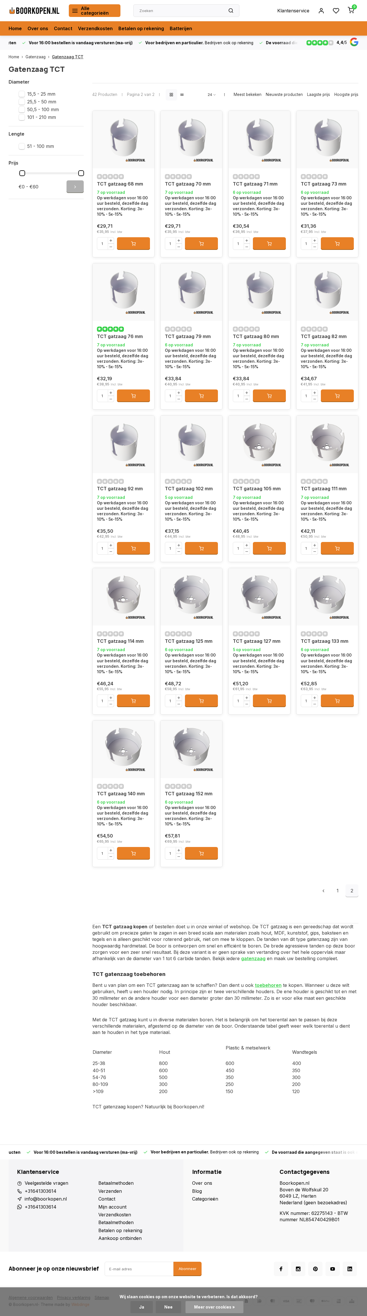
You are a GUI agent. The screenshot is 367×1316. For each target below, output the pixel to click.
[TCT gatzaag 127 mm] (259, 597)
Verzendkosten (95, 28)
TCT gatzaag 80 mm (256, 336)
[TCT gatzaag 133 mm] (327, 597)
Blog (197, 1191)
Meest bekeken (247, 94)
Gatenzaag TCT (67, 57)
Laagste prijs (318, 94)
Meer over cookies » (214, 1307)
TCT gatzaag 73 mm (323, 184)
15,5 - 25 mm (41, 94)
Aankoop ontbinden (120, 1238)
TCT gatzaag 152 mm (188, 793)
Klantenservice (293, 10)
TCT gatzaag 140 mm (121, 793)
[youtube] (332, 1269)
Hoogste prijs (346, 94)
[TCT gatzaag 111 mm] (327, 444)
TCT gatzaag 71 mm (255, 184)
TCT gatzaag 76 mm (120, 336)
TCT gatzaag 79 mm (188, 336)
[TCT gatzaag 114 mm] (123, 597)
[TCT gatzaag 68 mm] (123, 139)
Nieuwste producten (284, 94)
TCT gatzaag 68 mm (120, 184)
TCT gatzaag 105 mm (257, 488)
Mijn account (112, 1207)
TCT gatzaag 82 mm (324, 336)
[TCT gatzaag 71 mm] (259, 139)
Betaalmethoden (116, 1183)
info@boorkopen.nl (46, 1199)
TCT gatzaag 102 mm (189, 488)
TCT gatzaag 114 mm (120, 641)
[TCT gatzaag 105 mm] (259, 444)
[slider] (22, 173)
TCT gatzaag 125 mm (188, 641)
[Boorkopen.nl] (34, 10)
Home (15, 28)
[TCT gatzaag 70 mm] (191, 139)
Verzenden (110, 1191)
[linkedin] (350, 1269)
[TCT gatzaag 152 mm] (191, 749)
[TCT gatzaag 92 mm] (123, 444)
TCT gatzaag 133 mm (324, 641)
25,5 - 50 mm (41, 102)
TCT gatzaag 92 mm (120, 488)
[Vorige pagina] (323, 890)
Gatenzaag (36, 57)
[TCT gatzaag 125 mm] (191, 597)
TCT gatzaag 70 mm (188, 184)
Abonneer (187, 1268)
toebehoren (268, 985)
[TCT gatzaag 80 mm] (259, 292)
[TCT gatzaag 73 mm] (327, 139)
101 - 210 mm (41, 117)
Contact (63, 28)
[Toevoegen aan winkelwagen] (133, 243)
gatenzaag (253, 958)
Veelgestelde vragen (46, 1183)
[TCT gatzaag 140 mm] (123, 749)
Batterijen (181, 28)
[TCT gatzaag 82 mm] (327, 292)
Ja (141, 1307)
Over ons (38, 28)
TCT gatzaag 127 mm (256, 641)
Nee (168, 1307)
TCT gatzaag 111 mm (324, 488)
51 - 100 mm (40, 146)
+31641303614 (40, 1191)
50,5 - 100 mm (43, 109)
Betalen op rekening (141, 28)
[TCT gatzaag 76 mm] (123, 292)
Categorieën (205, 1199)
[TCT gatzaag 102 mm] (191, 444)
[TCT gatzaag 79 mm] (191, 292)
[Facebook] (281, 1269)
